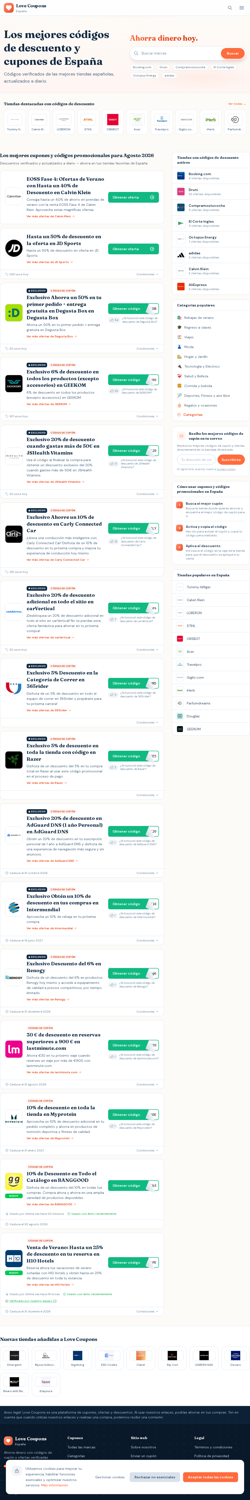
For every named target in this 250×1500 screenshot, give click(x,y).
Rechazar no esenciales (155, 1477)
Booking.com (142, 67)
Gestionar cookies (110, 1477)
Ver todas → (237, 104)
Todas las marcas (81, 1447)
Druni (163, 67)
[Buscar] (230, 7)
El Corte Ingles (224, 67)
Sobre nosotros (143, 1447)
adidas (169, 75)
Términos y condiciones (213, 1447)
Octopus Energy (144, 75)
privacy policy (226, 469)
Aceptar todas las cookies (210, 1477)
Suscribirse (231, 459)
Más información (54, 1485)
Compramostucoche (190, 67)
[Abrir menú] (241, 7)
